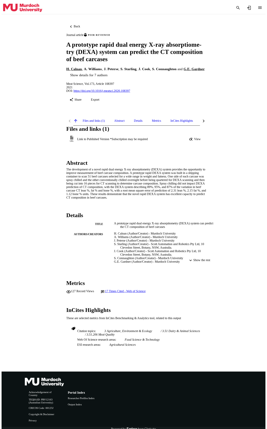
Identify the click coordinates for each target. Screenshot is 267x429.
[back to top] (75, 120)
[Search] (238, 8)
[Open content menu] (260, 8)
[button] (195, 139)
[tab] (93, 120)
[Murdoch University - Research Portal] (22, 8)
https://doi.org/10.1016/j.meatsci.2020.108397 (101, 90)
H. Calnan (74, 69)
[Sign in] (249, 8)
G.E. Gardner (194, 69)
